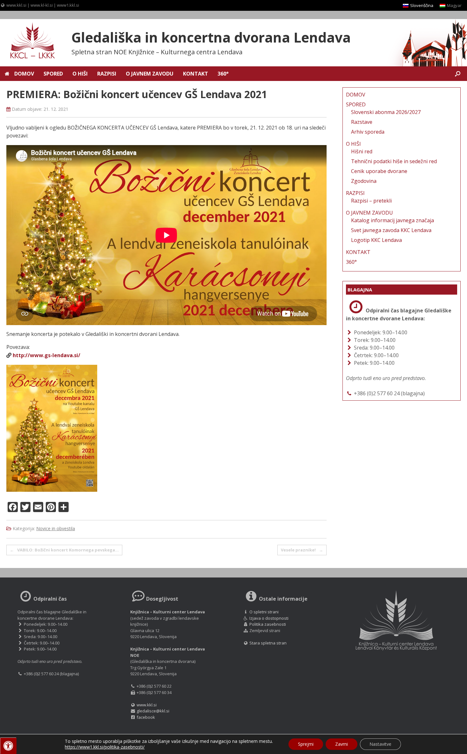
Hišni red (361, 151)
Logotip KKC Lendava (376, 240)
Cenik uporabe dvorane (379, 171)
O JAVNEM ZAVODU (149, 73)
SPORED (53, 73)
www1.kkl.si (68, 5)
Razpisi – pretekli (371, 200)
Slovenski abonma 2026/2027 (386, 112)
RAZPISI (106, 73)
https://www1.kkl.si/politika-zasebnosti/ (105, 747)
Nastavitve (380, 744)
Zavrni (341, 744)
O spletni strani (264, 612)
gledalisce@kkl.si (153, 711)
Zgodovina (363, 180)
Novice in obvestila (55, 528)
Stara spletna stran (267, 643)
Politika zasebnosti (267, 624)
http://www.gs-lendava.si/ (46, 355)
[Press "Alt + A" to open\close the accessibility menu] (8, 745)
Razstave (361, 121)
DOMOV (24, 73)
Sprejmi (306, 744)
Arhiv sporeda (367, 131)
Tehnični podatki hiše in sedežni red (394, 161)
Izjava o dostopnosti (268, 618)
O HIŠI (80, 73)
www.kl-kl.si (41, 5)
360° (223, 73)
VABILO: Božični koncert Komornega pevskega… (64, 550)
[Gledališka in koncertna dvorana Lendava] (28, 41)
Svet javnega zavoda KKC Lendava (391, 230)
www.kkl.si (16, 5)
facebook (146, 717)
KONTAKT (195, 73)
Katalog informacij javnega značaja (392, 220)
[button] (457, 73)
